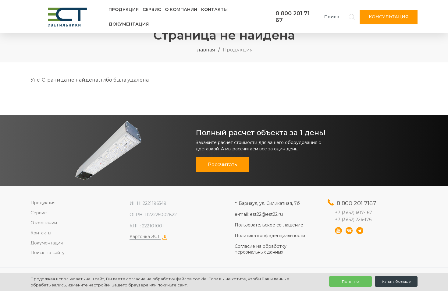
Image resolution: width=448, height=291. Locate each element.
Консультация (389, 16)
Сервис (152, 9)
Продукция (123, 9)
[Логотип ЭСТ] (68, 17)
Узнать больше (396, 281)
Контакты (214, 9)
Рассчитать (222, 164)
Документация (128, 24)
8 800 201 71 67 (293, 16)
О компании (181, 9)
